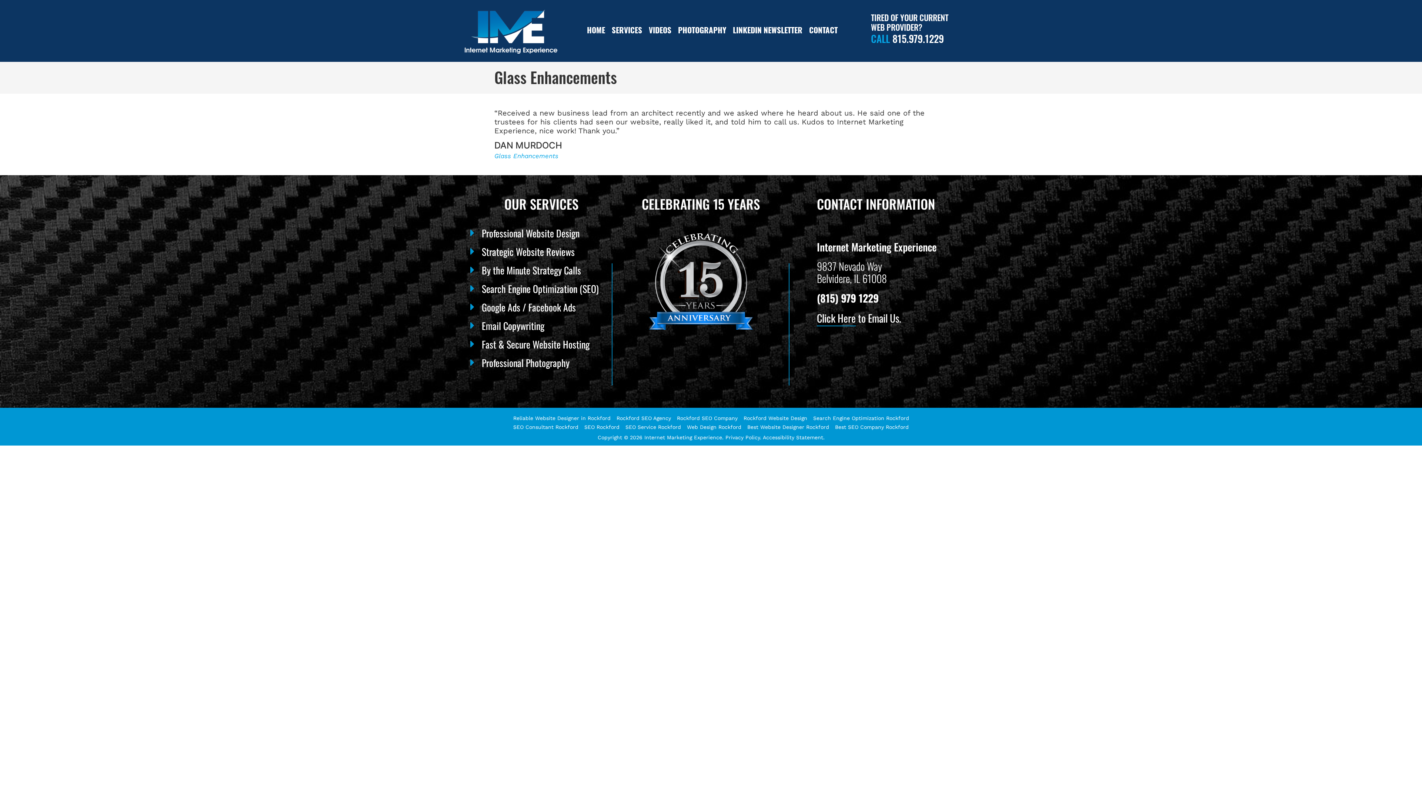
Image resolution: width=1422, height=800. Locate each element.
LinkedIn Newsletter (767, 30)
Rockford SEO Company (707, 418)
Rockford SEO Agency (644, 418)
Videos (660, 30)
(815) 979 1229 (848, 298)
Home (596, 30)
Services (627, 30)
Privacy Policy (742, 437)
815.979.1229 (918, 38)
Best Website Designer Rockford (788, 427)
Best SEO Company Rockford (872, 427)
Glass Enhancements (526, 156)
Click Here (836, 318)
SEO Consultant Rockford (545, 427)
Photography (702, 30)
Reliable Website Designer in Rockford (562, 418)
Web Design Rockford (714, 427)
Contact (823, 30)
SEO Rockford (602, 427)
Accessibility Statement (793, 437)
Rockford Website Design (775, 418)
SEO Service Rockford (653, 427)
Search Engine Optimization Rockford (861, 418)
